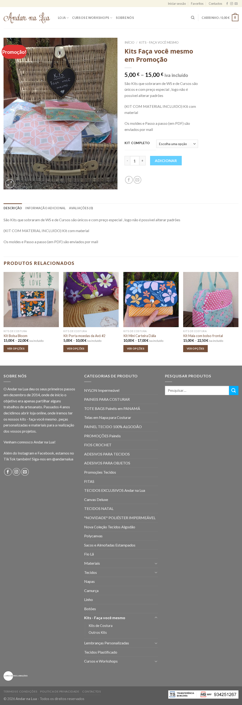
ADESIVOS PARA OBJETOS (107, 463)
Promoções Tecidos (100, 472)
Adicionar (166, 160)
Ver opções (16, 348)
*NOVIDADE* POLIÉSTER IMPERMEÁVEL (120, 517)
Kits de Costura (100, 626)
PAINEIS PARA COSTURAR (107, 399)
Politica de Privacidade (59, 691)
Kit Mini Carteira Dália (139, 336)
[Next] (238, 318)
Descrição (13, 208)
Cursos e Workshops (90, 18)
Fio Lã (89, 554)
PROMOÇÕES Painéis (102, 436)
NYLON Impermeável (101, 390)
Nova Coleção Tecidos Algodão (109, 527)
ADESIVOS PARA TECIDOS (107, 454)
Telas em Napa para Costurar (107, 417)
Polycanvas (93, 536)
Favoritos (197, 3)
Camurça (91, 590)
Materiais (92, 563)
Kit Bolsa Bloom (15, 336)
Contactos (215, 3)
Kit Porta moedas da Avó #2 (84, 336)
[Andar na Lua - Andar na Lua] (27, 17)
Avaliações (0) (81, 208)
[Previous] (3, 318)
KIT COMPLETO (137, 143)
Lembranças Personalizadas (106, 643)
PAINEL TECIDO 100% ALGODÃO (113, 426)
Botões (90, 608)
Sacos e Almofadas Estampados (109, 545)
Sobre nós (125, 18)
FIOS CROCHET (98, 444)
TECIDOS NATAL (98, 508)
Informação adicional (45, 208)
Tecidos (90, 572)
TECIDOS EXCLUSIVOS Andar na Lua (114, 490)
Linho (88, 599)
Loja (62, 18)
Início (129, 42)
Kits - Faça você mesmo (159, 42)
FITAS (89, 481)
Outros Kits (98, 632)
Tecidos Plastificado (100, 652)
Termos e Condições (20, 691)
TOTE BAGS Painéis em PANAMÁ (112, 408)
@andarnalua (62, 459)
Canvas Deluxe (96, 499)
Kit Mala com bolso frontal (203, 336)
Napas (89, 581)
